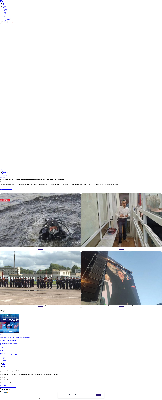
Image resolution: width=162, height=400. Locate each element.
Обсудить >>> (7, 190)
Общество (5, 9)
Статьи (3, 4)
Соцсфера (3, 366)
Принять (98, 395)
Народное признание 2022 (7, 20)
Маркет (5, 16)
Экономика (5, 8)
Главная (1, 176)
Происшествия (6, 10)
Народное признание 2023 (7, 19)
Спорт (5, 12)
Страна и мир (6, 13)
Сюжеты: (1, 169)
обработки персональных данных (72, 395)
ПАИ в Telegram (3, 310)
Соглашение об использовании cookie (5, 384)
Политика (3, 363)
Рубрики (3, 7)
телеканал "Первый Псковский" (8, 15)
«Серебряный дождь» (5, 171)
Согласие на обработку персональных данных (7, 385)
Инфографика (4, 6)
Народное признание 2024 (7, 18)
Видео (3, 5)
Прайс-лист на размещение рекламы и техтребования (8, 387)
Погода (3, 173)
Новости (3, 3)
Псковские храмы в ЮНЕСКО (8, 17)
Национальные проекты (5, 172)
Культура (5, 11)
